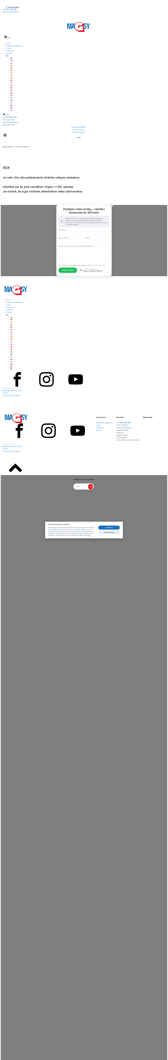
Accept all (109, 527)
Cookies (5, 393)
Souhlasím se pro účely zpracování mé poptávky (83, 265)
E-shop (9, 312)
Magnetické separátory (15, 46)
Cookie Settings (109, 532)
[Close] (111, 205)
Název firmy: (62, 230)
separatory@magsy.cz (11, 12)
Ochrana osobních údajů (11, 395)
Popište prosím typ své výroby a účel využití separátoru (77, 246)
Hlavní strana (7, 147)
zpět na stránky (13, 7)
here (89, 535)
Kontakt (9, 53)
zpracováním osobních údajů (77, 265)
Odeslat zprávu (68, 270)
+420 (10, 9)
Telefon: (88, 238)
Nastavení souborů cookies (12, 390)
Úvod (8, 43)
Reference (10, 51)
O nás (9, 48)
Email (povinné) (64, 238)
